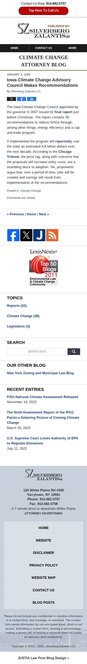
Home (14, 48)
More (72, 48)
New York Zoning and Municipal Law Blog (40, 373)
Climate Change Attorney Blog (43, 30)
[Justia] (39, 235)
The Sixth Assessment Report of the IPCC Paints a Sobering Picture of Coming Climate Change (43, 417)
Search (74, 351)
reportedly (63, 141)
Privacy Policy (43, 565)
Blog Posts (44, 603)
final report (62, 112)
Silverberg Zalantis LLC (60, 646)
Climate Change (30, 190)
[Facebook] (13, 235)
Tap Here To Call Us (44, 10)
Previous (15, 214)
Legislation (18, 326)
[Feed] (52, 235)
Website (43, 540)
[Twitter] (26, 235)
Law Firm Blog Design (42, 658)
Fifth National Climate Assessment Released (42, 397)
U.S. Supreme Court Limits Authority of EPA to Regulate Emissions (42, 440)
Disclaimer (43, 553)
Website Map (43, 578)
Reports (17, 306)
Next (44, 214)
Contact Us (43, 48)
